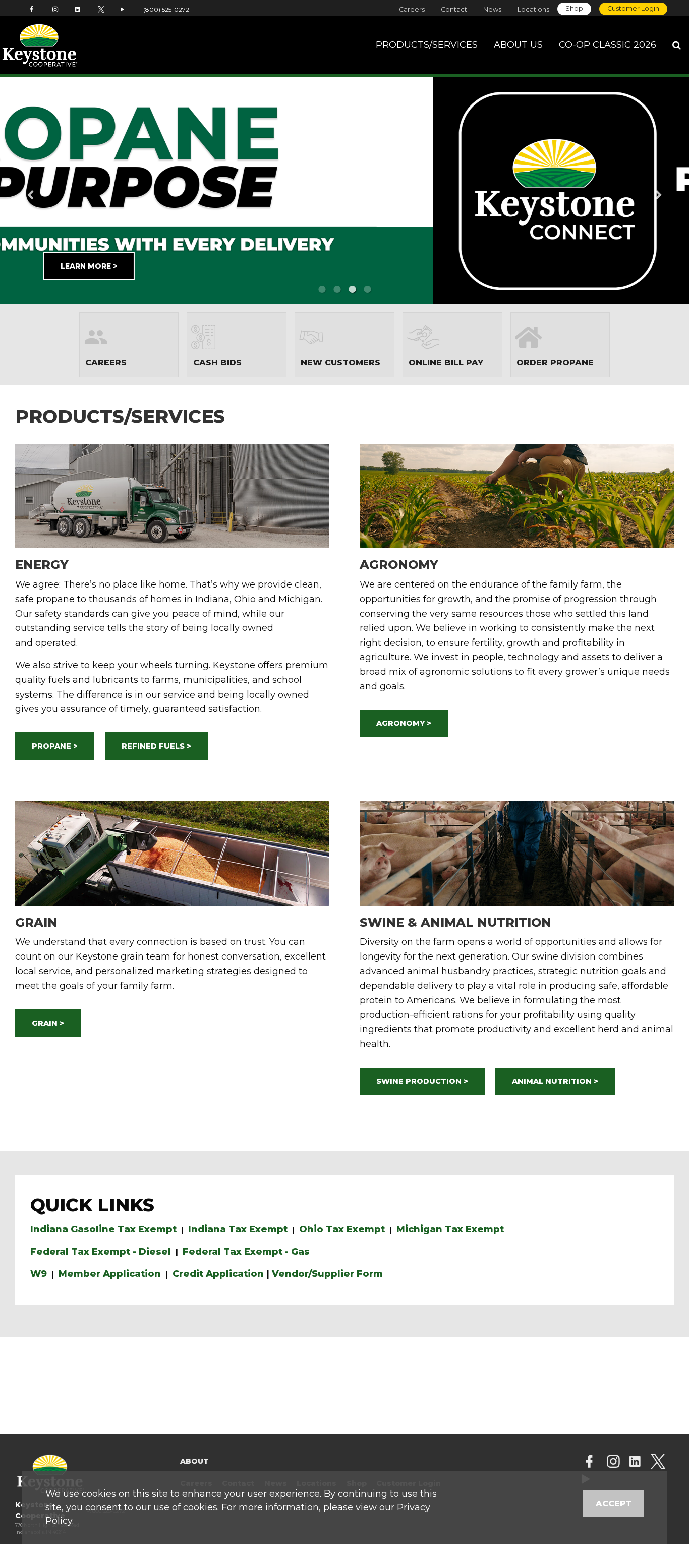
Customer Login (633, 8)
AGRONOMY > (403, 723)
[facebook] (589, 1462)
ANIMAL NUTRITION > (555, 1081)
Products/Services (427, 44)
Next (642, 190)
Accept (613, 1503)
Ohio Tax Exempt (342, 1229)
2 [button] (337, 289)
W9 (38, 1274)
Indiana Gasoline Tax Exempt (103, 1229)
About (194, 1461)
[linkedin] (635, 1462)
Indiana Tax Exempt (238, 1229)
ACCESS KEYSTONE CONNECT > (447, 257)
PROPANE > (55, 746)
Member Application (110, 1274)
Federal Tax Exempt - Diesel (100, 1251)
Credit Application (218, 1274)
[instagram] (613, 1462)
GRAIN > (48, 1023)
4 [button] (367, 289)
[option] (344, 190)
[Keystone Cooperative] (67, 45)
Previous (46, 190)
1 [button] (322, 289)
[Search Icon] (676, 45)
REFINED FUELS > (156, 746)
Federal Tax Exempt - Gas (246, 1251)
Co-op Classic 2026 (607, 44)
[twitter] (658, 1462)
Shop (574, 8)
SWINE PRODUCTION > (422, 1081)
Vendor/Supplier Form (327, 1274)
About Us (518, 44)
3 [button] (352, 289)
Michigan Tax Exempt (450, 1229)
